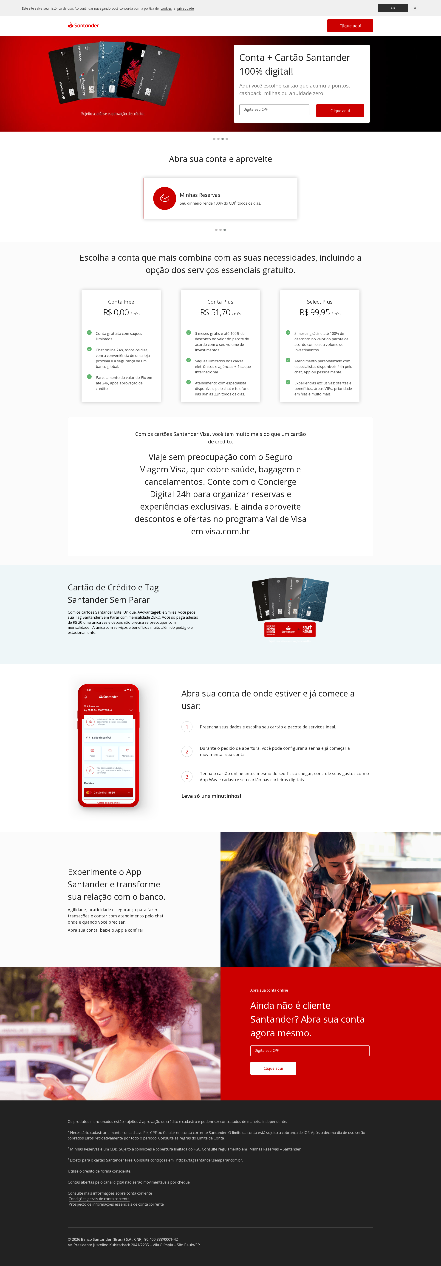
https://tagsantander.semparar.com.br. (209, 1160)
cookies (166, 8)
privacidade (185, 8)
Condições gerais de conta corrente (99, 1198)
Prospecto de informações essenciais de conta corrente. (116, 1204)
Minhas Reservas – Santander (275, 1149)
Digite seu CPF (255, 109)
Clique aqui (350, 25)
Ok (393, 8)
